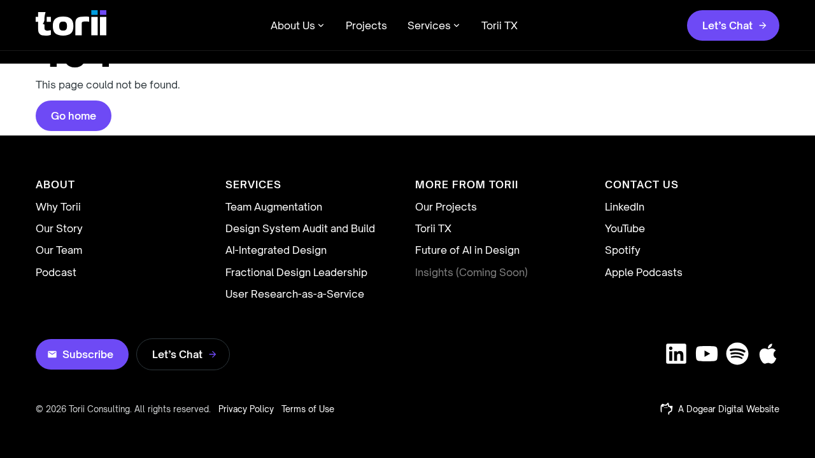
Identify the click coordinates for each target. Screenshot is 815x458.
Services (429, 25)
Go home (73, 115)
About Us (293, 25)
